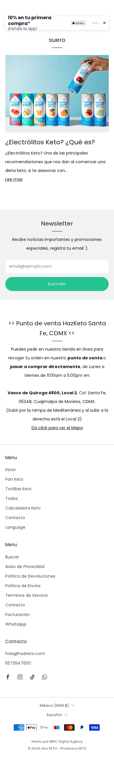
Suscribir (57, 283)
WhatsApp (15, 624)
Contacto (15, 518)
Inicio (10, 470)
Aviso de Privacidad (24, 566)
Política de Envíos (23, 586)
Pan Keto (14, 479)
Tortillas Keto (18, 489)
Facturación (17, 614)
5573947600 (18, 663)
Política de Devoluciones (30, 576)
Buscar (12, 557)
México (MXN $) (54, 705)
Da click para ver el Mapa (57, 428)
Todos (11, 498)
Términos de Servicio (26, 595)
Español (54, 714)
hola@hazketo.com (25, 653)
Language (15, 527)
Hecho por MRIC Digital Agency (57, 741)
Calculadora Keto (23, 508)
